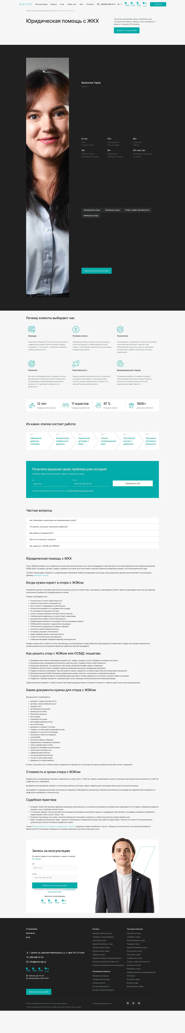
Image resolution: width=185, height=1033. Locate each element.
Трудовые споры (98, 955)
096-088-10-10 (36, 957)
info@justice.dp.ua (38, 962)
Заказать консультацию (127, 30)
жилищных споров (41, 575)
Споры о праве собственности (138, 962)
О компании (31, 929)
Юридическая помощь (101, 979)
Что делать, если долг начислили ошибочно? (49, 527)
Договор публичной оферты (103, 990)
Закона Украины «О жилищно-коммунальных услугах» (54, 826)
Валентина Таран (91, 82)
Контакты (30, 933)
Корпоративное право (100, 951)
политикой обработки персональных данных (80, 491)
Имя (33, 863)
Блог (28, 937)
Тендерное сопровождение (103, 937)
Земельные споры (134, 965)
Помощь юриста (98, 983)
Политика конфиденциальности (102, 1003)
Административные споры (102, 944)
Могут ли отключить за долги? (43, 539)
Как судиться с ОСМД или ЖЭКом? (44, 546)
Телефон (34, 874)
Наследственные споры (136, 940)
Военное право (132, 983)
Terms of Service (72, 1007)
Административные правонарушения (106, 958)
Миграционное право (135, 986)
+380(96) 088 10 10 (107, 4)
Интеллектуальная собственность (105, 962)
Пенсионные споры (134, 951)
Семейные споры (133, 937)
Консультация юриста (100, 986)
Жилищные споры (134, 969)
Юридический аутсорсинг (102, 933)
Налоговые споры (99, 940)
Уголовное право (133, 979)
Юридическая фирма (100, 976)
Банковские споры (134, 933)
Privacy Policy (61, 1007)
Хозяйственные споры (101, 947)
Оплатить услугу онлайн (39, 992)
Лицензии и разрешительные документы (108, 965)
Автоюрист (131, 976)
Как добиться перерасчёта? (41, 533)
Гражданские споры (134, 958)
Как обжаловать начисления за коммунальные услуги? (53, 520)
